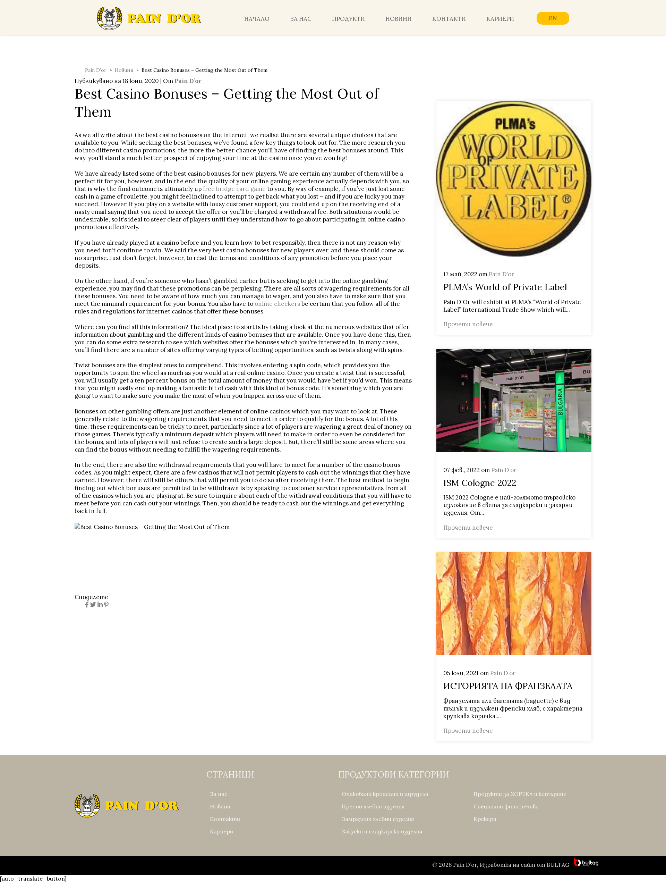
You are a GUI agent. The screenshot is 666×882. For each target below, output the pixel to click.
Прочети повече (468, 324)
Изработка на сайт (507, 864)
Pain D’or (188, 81)
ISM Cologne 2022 (479, 482)
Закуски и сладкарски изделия (382, 831)
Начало (257, 19)
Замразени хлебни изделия (378, 818)
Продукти (348, 19)
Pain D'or (95, 70)
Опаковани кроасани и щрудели (385, 793)
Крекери (484, 818)
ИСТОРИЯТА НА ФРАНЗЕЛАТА (507, 685)
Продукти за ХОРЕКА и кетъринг (519, 793)
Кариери (500, 19)
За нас (300, 19)
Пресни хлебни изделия (373, 806)
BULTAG (558, 864)
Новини (398, 19)
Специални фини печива (506, 806)
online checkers (277, 304)
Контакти (449, 19)
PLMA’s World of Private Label (505, 287)
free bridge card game (234, 189)
